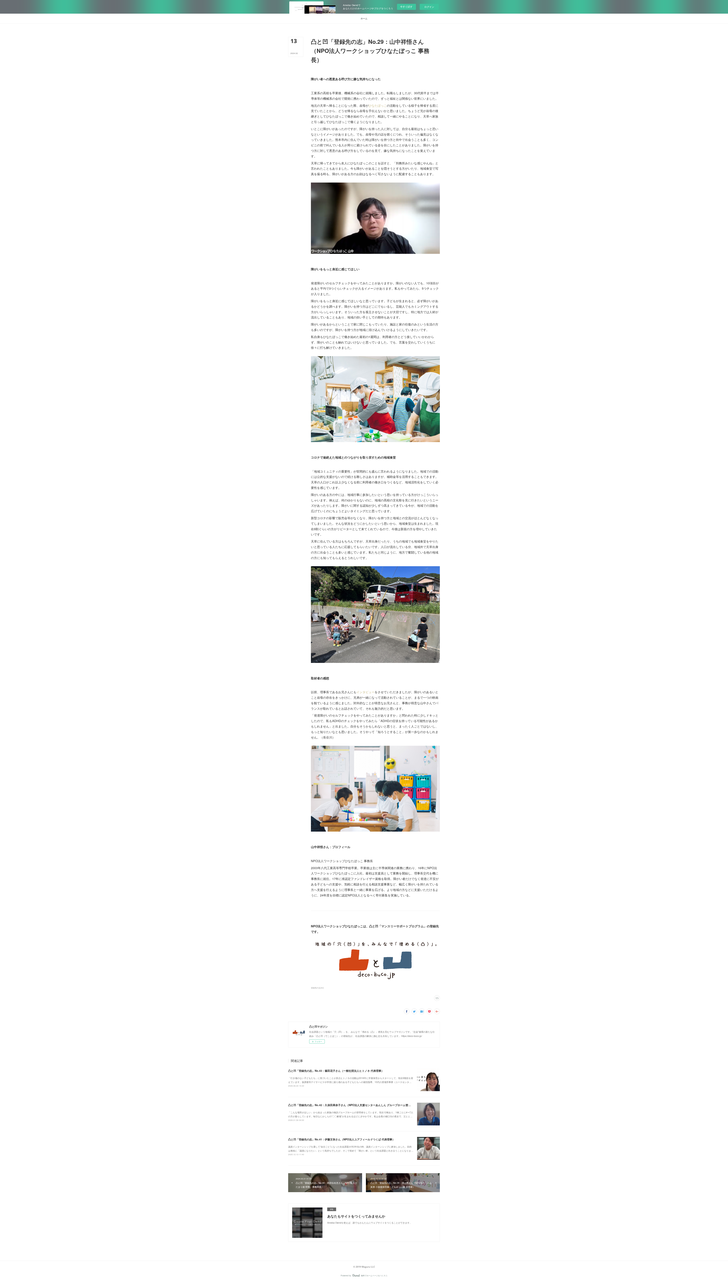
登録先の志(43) (317, 987)
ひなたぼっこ (378, 105)
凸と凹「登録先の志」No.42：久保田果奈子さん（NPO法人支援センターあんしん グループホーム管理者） (352, 1105)
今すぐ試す (406, 6)
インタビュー (365, 692)
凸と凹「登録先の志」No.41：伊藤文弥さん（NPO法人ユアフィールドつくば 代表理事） (341, 1139)
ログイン (429, 7)
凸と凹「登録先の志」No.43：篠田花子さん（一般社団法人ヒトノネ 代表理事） (336, 1071)
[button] (364, 19)
